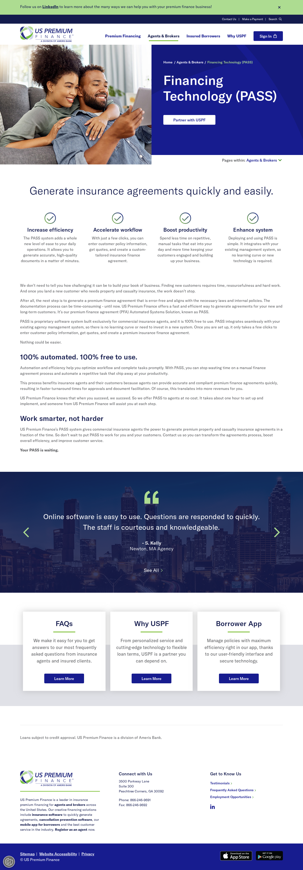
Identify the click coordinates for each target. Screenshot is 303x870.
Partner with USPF (189, 120)
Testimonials (220, 783)
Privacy (87, 854)
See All (151, 570)
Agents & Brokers (163, 36)
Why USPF (236, 36)
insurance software (47, 815)
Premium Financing (123, 36)
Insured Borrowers (203, 36)
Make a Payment (252, 19)
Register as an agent (71, 829)
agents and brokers (69, 805)
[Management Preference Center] (9, 862)
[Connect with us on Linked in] (212, 807)
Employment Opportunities (230, 797)
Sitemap (27, 854)
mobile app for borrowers (40, 824)
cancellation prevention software (65, 819)
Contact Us (229, 19)
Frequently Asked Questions (232, 790)
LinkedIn (50, 6)
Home (168, 62)
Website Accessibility (58, 854)
